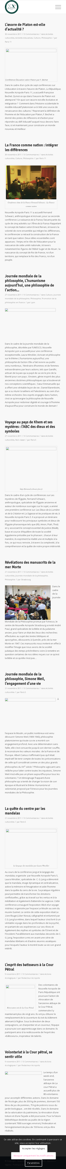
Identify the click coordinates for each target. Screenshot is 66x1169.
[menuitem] (56, 7)
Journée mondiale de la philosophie (31, 575)
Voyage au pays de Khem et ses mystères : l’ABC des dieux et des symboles (30, 427)
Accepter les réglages (33, 1148)
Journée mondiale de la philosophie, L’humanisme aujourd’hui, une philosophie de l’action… (29, 283)
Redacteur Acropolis (30, 978)
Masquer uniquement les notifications (33, 1155)
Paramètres (33, 1163)
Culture (37, 38)
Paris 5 (33, 440)
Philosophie (46, 38)
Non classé (20, 440)
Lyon (33, 302)
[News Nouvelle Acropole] (27, 7)
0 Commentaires (31, 34)
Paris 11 (8, 42)
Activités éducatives (24, 38)
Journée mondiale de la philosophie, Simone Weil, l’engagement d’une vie (25, 679)
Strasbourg (26, 579)
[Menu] (56, 7)
